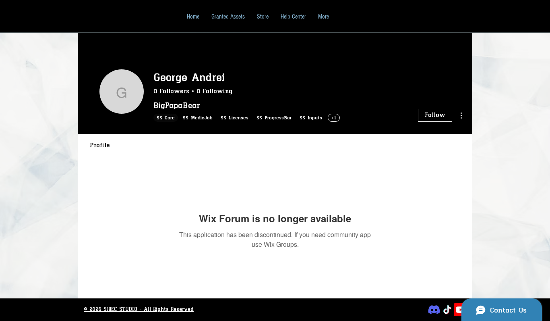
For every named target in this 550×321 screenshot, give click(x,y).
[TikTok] (447, 309)
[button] (293, 16)
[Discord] (434, 309)
